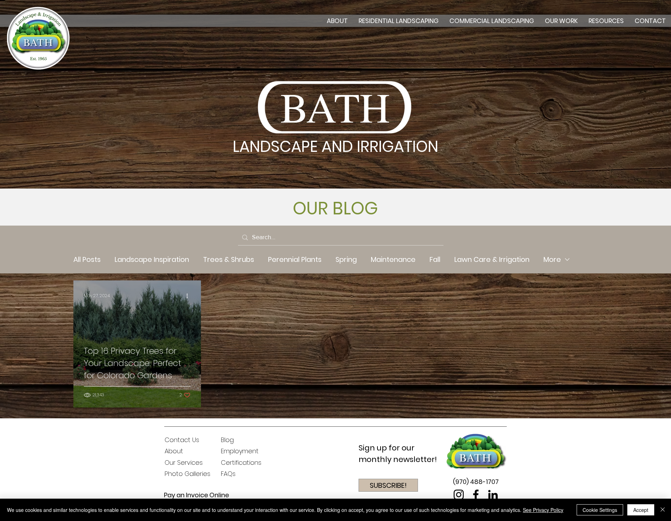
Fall (435, 259)
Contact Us (182, 439)
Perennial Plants (295, 259)
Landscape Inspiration (152, 259)
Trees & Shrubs (228, 259)
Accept (640, 509)
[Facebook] (476, 494)
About (174, 451)
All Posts (87, 259)
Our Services (184, 462)
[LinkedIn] (493, 494)
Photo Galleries (187, 473)
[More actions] (189, 296)
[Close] (662, 509)
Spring (346, 259)
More (552, 259)
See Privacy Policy (543, 509)
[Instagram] (459, 494)
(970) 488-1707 (476, 481)
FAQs (228, 473)
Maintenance (393, 259)
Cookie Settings (600, 509)
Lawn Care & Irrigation (491, 259)
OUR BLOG (335, 208)
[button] (388, 485)
